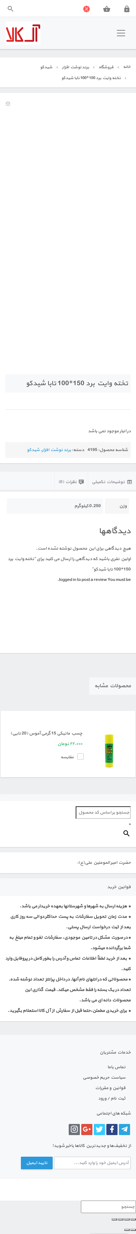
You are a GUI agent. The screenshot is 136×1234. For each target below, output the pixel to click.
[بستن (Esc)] (114, 1219)
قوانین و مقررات (110, 1088)
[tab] (112, 481)
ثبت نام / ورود (112, 1098)
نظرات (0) (67, 482)
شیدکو (46, 67)
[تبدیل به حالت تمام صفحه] (127, 1219)
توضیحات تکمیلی (108, 482)
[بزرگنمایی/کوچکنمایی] (133, 1219)
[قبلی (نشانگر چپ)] (133, 1230)
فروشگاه (106, 67)
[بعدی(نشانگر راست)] (127, 1230)
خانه (126, 67)
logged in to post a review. (82, 579)
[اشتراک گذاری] (120, 1219)
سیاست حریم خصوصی (104, 1077)
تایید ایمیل (36, 1162)
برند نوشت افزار (75, 67)
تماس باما (116, 1067)
